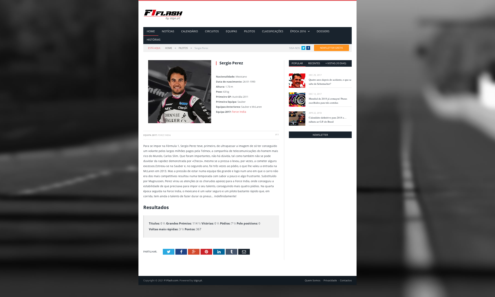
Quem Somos (312, 280)
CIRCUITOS (212, 31)
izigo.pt (198, 280)
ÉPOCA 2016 (298, 31)
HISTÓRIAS (153, 39)
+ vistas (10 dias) (335, 63)
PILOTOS (249, 31)
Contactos (346, 280)
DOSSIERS (323, 31)
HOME (151, 31)
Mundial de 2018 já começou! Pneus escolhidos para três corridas (328, 100)
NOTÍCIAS (168, 31)
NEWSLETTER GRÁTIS (331, 48)
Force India (238, 112)
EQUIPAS (231, 31)
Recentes (314, 63)
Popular (297, 63)
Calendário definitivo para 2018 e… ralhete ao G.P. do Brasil (327, 119)
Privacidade (330, 280)
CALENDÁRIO (189, 31)
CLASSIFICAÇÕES (272, 31)
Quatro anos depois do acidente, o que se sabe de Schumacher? (330, 81)
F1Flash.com (171, 280)
